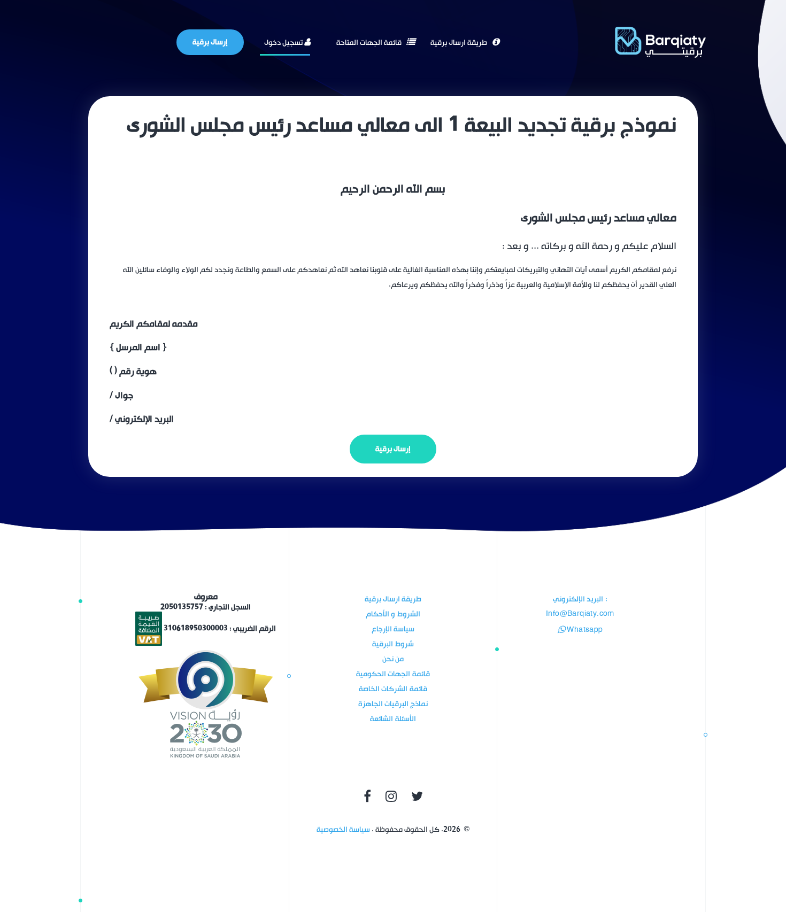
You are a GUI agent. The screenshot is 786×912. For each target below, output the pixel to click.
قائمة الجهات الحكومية (393, 674)
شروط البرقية (392, 644)
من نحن (393, 659)
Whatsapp (584, 630)
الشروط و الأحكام (393, 614)
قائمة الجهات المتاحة (369, 42)
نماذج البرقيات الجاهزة (393, 703)
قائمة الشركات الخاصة (393, 688)
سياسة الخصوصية (343, 829)
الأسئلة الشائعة (392, 718)
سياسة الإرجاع (393, 629)
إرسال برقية (210, 42)
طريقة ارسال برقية (459, 42)
